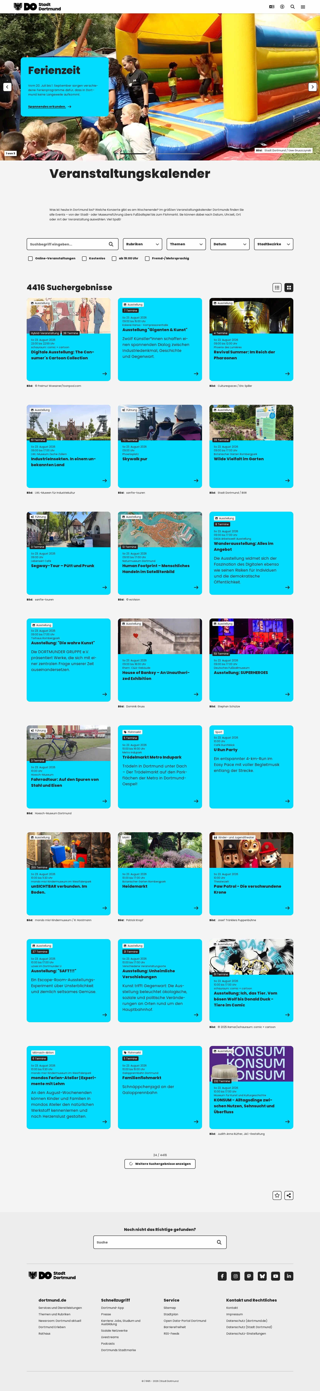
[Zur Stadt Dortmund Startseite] (37, 6)
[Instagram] (235, 1276)
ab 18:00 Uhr (128, 258)
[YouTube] (275, 1276)
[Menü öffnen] (303, 6)
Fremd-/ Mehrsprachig (170, 258)
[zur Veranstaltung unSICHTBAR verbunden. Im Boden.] (69, 873)
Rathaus (44, 1333)
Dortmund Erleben (52, 1327)
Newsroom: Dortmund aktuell (60, 1321)
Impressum (234, 1314)
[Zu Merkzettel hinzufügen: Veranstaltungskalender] (277, 1195)
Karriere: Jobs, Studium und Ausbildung (120, 1322)
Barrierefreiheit (175, 1327)
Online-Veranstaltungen (55, 258)
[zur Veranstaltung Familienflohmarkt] (160, 1087)
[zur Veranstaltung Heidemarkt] (160, 873)
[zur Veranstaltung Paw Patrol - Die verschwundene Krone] (251, 873)
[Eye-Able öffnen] (282, 6)
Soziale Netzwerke (114, 1330)
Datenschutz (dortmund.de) (246, 1321)
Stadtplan (171, 1314)
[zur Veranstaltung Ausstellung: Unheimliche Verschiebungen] (160, 980)
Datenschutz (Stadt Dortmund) (249, 1327)
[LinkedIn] (288, 1276)
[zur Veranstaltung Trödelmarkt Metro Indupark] (160, 766)
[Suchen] (111, 244)
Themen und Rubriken (54, 1314)
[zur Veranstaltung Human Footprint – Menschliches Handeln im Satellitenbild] (160, 553)
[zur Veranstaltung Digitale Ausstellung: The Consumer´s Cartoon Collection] (69, 339)
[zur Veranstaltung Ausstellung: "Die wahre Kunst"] (69, 660)
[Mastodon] (248, 1276)
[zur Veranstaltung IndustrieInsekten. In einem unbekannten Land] (69, 446)
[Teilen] (288, 1195)
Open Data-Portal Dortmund (185, 1321)
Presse (106, 1314)
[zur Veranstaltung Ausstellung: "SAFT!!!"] (69, 980)
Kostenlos (97, 258)
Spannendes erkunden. (47, 106)
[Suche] (219, 1242)
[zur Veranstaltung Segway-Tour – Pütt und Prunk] (69, 553)
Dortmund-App (112, 1308)
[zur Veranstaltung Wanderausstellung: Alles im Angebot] (251, 553)
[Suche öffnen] (292, 6)
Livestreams (110, 1337)
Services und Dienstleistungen (60, 1308)
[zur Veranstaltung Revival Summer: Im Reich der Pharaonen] (251, 339)
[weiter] (312, 87)
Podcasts (108, 1343)
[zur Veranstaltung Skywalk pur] (160, 446)
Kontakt (232, 1308)
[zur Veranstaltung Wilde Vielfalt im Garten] (251, 446)
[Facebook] (222, 1276)
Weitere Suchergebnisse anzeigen (163, 1164)
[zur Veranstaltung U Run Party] (251, 766)
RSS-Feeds (171, 1333)
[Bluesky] (262, 1276)
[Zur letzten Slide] (7, 87)
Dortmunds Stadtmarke (118, 1350)
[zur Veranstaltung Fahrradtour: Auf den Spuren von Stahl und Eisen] (69, 766)
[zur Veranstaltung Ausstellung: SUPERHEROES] (251, 660)
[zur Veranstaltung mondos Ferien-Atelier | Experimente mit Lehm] (69, 1087)
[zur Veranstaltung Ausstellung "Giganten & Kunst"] (160, 339)
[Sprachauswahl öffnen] (271, 6)
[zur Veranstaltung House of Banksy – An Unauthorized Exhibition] (160, 660)
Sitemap (170, 1308)
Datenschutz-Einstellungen (246, 1334)
